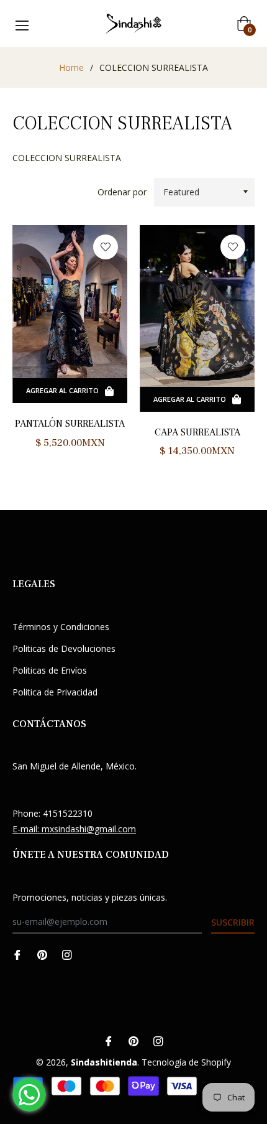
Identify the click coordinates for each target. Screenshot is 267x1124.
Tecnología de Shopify (186, 1062)
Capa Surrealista (197, 432)
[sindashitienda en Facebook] (17, 954)
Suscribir (233, 922)
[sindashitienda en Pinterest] (42, 954)
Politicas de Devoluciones (63, 648)
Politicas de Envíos (49, 670)
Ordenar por (122, 192)
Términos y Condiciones (60, 627)
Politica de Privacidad (54, 692)
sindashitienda (104, 1062)
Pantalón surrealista (70, 423)
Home (71, 67)
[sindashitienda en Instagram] (67, 954)
